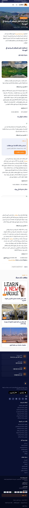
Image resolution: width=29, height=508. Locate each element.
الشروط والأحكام (24, 449)
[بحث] (16, 4)
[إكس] (23, 399)
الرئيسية (26, 15)
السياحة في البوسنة (19, 33)
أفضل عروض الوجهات (23, 405)
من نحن (25, 443)
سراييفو (11, 238)
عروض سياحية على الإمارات (22, 428)
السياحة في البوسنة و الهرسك (17, 266)
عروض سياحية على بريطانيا (22, 430)
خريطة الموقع (25, 505)
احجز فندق (25, 462)
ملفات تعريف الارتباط (8, 502)
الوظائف (25, 453)
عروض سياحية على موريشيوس (21, 426)
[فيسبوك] (26, 399)
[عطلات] (23, 5)
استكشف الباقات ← (20, 152)
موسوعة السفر (24, 468)
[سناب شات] (10, 399)
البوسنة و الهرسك (24, 18)
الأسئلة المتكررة (24, 445)
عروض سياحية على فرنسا (22, 434)
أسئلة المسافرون (24, 470)
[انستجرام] (19, 399)
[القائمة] (13, 4)
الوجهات (25, 464)
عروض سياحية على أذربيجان (22, 415)
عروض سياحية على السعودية (21, 432)
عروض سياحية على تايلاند (22, 418)
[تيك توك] (13, 399)
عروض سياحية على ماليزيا (22, 407)
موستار (25, 161)
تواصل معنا (25, 451)
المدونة (25, 472)
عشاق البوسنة (12, 260)
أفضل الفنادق (24, 466)
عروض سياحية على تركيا (22, 424)
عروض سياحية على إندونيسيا (21, 411)
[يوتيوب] (16, 399)
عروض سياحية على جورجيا (22, 413)
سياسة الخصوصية (23, 447)
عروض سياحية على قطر (22, 436)
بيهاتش (16, 215)
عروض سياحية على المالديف (21, 409)
